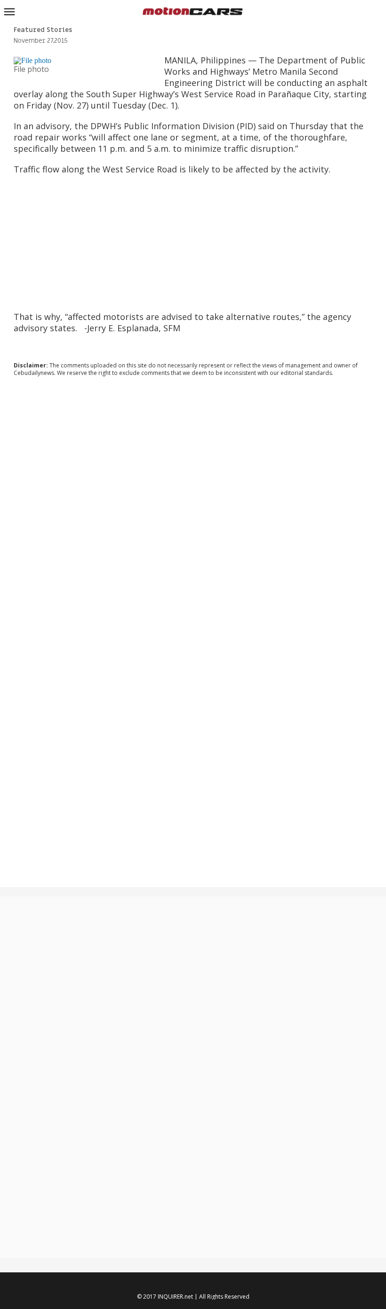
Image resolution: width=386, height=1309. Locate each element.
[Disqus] (193, 511)
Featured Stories (43, 29)
